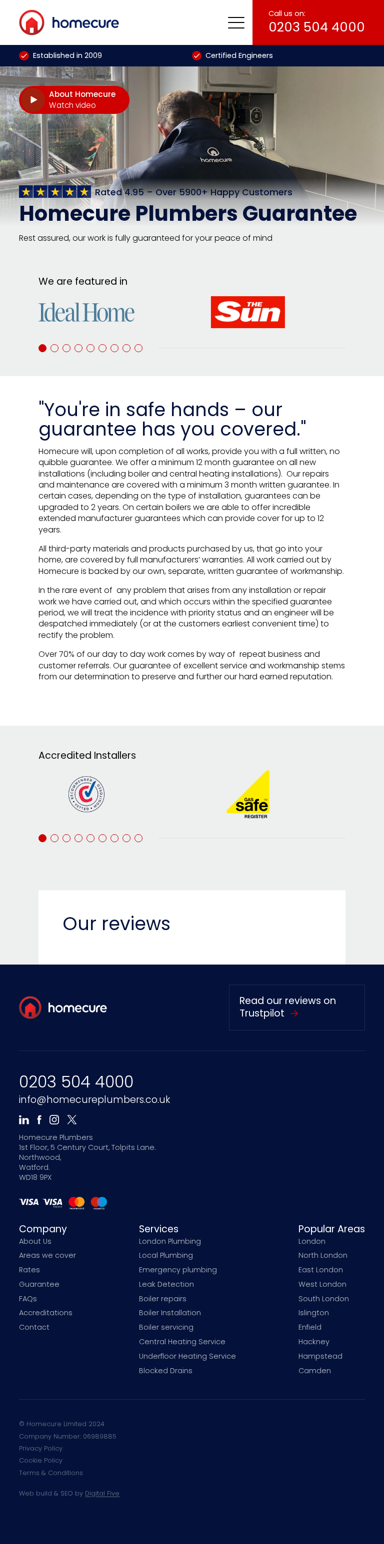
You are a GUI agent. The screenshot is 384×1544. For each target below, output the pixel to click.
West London (322, 1284)
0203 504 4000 (76, 1082)
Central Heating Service (182, 1342)
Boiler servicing (166, 1327)
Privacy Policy (40, 1448)
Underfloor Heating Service (187, 1356)
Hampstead (320, 1356)
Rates (29, 1270)
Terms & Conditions (51, 1473)
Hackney (314, 1342)
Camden (314, 1371)
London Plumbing (170, 1241)
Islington (313, 1313)
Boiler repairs (162, 1299)
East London (320, 1270)
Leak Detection (166, 1284)
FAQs (28, 1299)
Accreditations (45, 1313)
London (312, 1241)
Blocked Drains (165, 1371)
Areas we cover (47, 1255)
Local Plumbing (166, 1255)
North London (323, 1255)
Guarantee (39, 1284)
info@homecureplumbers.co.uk (94, 1099)
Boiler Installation (170, 1313)
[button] (236, 22)
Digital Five (102, 1493)
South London (323, 1299)
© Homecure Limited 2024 (61, 1424)
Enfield (310, 1327)
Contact (34, 1327)
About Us (35, 1241)
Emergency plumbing (178, 1270)
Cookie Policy (40, 1460)
